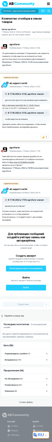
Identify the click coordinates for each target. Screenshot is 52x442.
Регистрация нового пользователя (26, 268)
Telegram (14, 431)
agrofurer (11, 29)
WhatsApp (14, 435)
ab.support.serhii (18, 83)
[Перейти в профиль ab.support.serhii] (5, 85)
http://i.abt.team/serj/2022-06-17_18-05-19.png (21, 105)
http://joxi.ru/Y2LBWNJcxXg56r (22, 162)
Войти (26, 287)
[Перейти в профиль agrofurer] (5, 46)
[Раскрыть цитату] (6, 94)
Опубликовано (24, 48)
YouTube (14, 426)
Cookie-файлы (26, 402)
